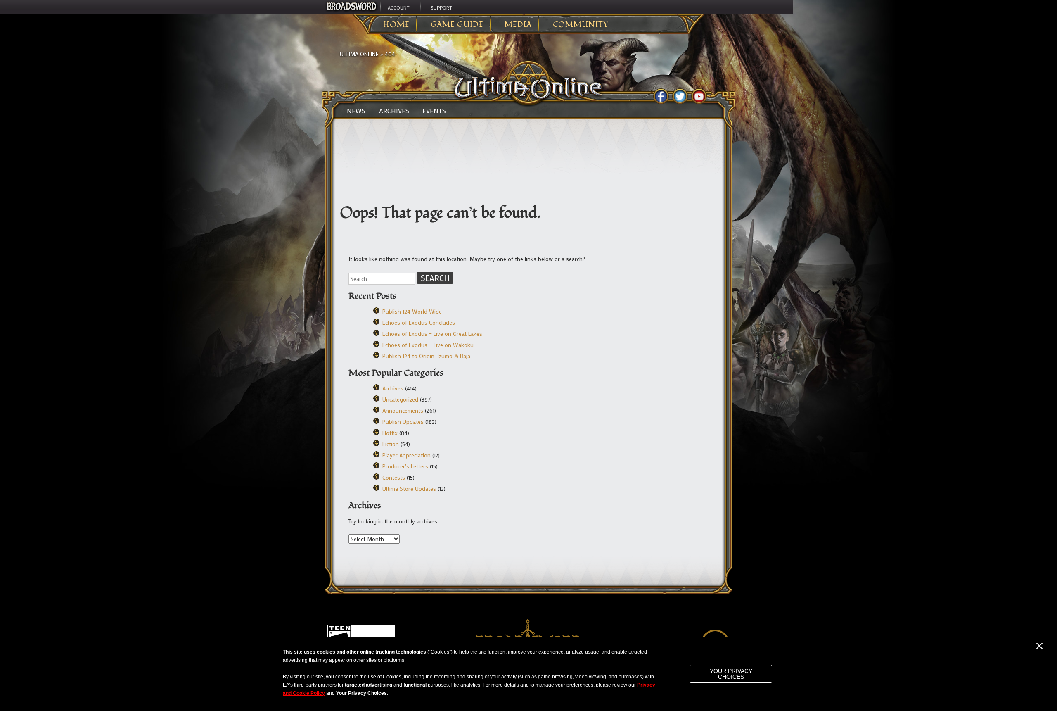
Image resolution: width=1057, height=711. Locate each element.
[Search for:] (382, 279)
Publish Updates (403, 422)
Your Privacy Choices (731, 674)
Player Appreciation (406, 455)
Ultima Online (359, 54)
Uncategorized (400, 399)
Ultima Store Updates (409, 488)
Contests (393, 477)
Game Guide (457, 25)
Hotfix (390, 433)
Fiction (390, 444)
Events (434, 110)
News (356, 110)
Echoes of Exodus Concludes (418, 322)
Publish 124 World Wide (412, 311)
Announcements (402, 410)
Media (518, 25)
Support (441, 7)
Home (396, 25)
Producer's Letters (405, 466)
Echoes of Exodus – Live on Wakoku (428, 345)
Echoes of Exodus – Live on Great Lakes (432, 334)
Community (580, 25)
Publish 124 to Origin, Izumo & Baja (426, 356)
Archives (394, 110)
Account (399, 7)
